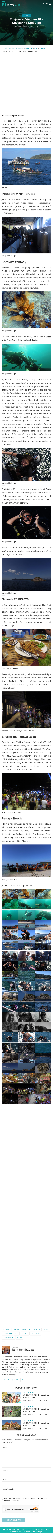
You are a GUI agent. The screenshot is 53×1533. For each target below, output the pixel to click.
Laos (24, 1392)
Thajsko (26, 15)
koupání (16, 1330)
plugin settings (37, 1532)
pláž (16, 1334)
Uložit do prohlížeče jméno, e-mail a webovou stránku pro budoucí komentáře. (25, 1500)
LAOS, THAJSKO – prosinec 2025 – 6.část (36, 1410)
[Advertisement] (26, 84)
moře (24, 1330)
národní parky (34, 1330)
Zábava (19, 1338)
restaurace (36, 1334)
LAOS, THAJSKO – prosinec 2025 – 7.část (36, 1396)
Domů (4, 48)
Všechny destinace (16, 48)
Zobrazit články (11, 1380)
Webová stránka (8, 1489)
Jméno (5, 1470)
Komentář (6, 1448)
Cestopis (6, 1330)
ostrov (46, 1330)
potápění (25, 1334)
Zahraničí (29, 48)
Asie (36, 48)
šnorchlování (8, 1338)
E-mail (4, 1480)
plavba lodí (7, 1334)
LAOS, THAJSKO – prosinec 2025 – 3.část (36, 1424)
